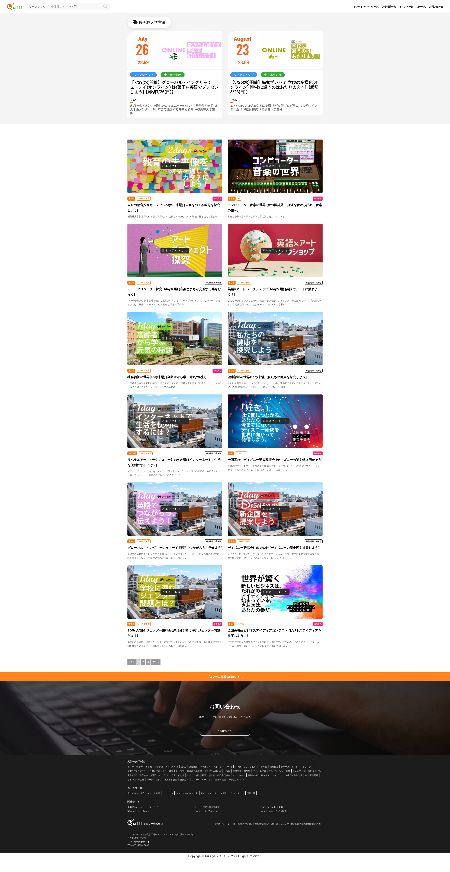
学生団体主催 (291, 775)
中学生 (139, 767)
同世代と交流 (177, 775)
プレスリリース (236, 793)
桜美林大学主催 (194, 771)
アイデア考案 (193, 775)
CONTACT (225, 731)
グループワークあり (222, 767)
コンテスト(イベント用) (187, 793)
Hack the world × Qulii (272, 807)
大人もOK (132, 775)
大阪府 (227, 771)
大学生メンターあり (290, 767)
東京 (182, 771)
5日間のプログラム (238, 779)
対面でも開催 (208, 775)
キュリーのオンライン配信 (273, 811)
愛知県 (247, 771)
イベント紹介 (138, 793)
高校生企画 (253, 775)
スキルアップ (299, 771)
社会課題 (262, 771)
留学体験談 (220, 779)
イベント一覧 (406, 6)
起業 (288, 771)
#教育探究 (251, 109)
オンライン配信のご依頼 (288, 824)
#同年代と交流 (203, 105)
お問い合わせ (436, 6)
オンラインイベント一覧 (366, 6)
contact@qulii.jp (141, 841)
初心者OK (184, 779)
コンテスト (168, 793)
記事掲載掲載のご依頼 (264, 824)
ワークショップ (154, 779)
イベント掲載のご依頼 (240, 824)
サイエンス (205, 767)
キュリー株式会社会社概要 (207, 807)
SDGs (183, 767)
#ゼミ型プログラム (286, 105)
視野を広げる (314, 771)
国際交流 (237, 771)
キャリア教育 (153, 793)
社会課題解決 (223, 775)
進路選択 (158, 767)
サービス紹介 (220, 793)
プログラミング (276, 771)
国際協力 (143, 775)
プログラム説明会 (212, 771)
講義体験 (193, 767)
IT (254, 771)
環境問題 (314, 775)
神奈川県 (173, 771)
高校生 (130, 767)
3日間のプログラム (136, 771)
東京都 (148, 767)
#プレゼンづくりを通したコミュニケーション (161, 105)
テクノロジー (239, 775)
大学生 (304, 775)
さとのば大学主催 (135, 779)
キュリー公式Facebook (207, 811)
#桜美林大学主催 (271, 109)
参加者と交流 (170, 779)
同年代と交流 (171, 767)
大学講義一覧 (389, 6)
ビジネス (263, 767)
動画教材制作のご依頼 (312, 824)
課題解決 (274, 767)
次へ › (155, 661)
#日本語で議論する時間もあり (173, 109)
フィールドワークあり (202, 779)
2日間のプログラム (157, 771)
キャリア (306, 767)
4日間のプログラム (159, 775)
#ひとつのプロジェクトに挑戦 (250, 105)
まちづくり (277, 775)
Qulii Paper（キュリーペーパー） (143, 807)
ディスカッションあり (245, 767)
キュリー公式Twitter (140, 811)
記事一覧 (421, 6)
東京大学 (265, 775)
